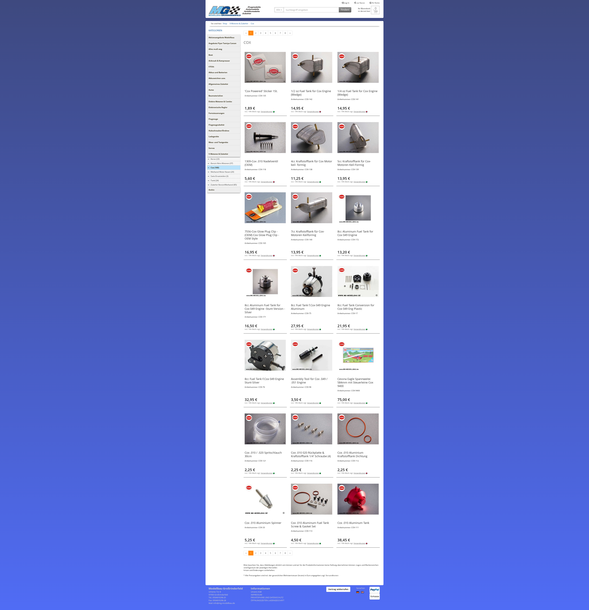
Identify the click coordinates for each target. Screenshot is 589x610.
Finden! (345, 9)
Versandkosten (267, 111)
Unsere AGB (256, 591)
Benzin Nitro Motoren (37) (222, 163)
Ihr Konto (375, 3)
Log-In (346, 3)
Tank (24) (215, 180)
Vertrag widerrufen (338, 589)
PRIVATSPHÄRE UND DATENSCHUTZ (267, 597)
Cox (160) (215, 167)
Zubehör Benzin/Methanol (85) (224, 184)
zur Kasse (360, 3)
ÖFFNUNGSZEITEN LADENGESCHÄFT (267, 600)
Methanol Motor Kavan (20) (222, 172)
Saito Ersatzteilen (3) (219, 176)
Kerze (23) (215, 159)
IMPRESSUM (256, 594)
